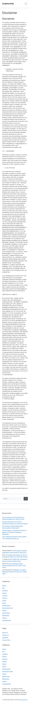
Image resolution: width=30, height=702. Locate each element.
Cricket (4, 600)
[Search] (26, 498)
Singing (4, 618)
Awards (4, 593)
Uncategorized (6, 620)
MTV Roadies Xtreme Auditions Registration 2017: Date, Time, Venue (14, 565)
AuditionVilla (8, 4)
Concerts (4, 595)
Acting (4, 585)
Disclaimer (5, 637)
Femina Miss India (7, 608)
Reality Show (6, 613)
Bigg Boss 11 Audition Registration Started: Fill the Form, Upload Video (14, 571)
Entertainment (6, 605)
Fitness (4, 610)
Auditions (5, 590)
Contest (4, 598)
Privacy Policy (6, 640)
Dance (4, 603)
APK (3, 588)
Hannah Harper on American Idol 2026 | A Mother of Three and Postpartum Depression (14, 532)
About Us (5, 632)
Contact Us (5, 635)
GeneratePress (23, 699)
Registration (5, 615)
